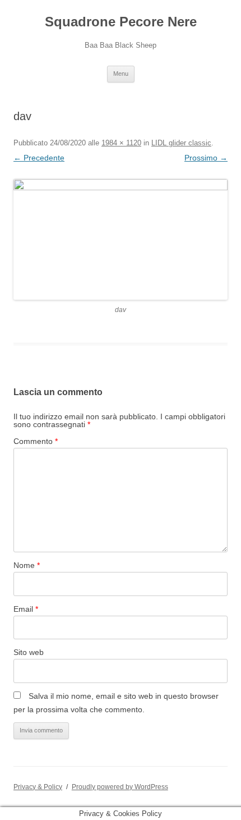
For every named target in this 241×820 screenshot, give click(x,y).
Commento (35, 441)
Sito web (28, 652)
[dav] (120, 239)
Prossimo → (206, 157)
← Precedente (38, 157)
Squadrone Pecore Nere (121, 21)
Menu (120, 73)
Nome (26, 565)
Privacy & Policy (37, 787)
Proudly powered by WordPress (120, 787)
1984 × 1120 (121, 143)
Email (25, 608)
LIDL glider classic (181, 143)
